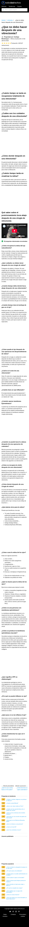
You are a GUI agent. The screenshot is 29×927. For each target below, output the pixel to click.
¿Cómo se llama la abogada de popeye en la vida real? (16, 867)
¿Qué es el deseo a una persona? (14, 824)
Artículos (4, 6)
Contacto (13, 914)
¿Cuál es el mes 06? (11, 827)
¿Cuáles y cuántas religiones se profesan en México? (16, 800)
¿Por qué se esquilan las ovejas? (14, 888)
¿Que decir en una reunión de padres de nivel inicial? (16, 817)
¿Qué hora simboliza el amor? (13, 830)
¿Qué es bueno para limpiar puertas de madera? (16, 881)
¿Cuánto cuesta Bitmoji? (12, 803)
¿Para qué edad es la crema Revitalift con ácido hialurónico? (16, 898)
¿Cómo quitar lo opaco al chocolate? (15, 877)
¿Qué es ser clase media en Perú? (14, 806)
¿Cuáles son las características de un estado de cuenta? (15, 809)
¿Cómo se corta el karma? (12, 894)
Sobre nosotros (5, 915)
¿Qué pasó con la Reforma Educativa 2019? (15, 821)
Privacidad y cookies (22, 915)
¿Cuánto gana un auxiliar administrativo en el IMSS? (16, 874)
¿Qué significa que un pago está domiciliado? (14, 891)
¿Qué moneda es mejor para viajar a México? (15, 885)
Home (3, 20)
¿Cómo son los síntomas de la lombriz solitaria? (15, 813)
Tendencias (12, 6)
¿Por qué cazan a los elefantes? (14, 870)
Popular (19, 6)
